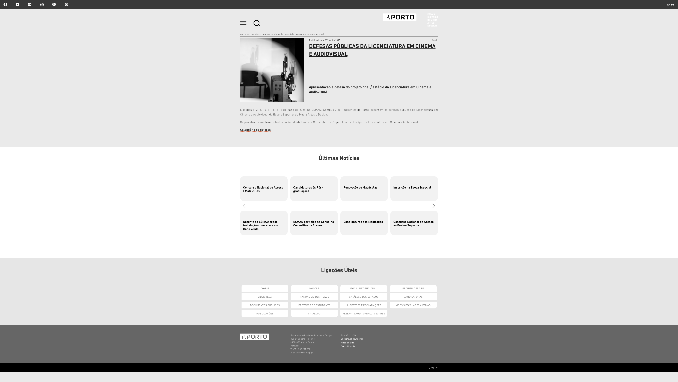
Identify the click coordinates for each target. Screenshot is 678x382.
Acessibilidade (348, 346)
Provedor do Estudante (314, 305)
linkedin (54, 4)
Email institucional (363, 288)
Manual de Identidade (314, 296)
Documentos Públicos (265, 305)
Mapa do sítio (347, 342)
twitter (17, 4)
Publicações (264, 313)
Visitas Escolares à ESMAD (413, 305)
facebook (5, 4)
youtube (29, 4)
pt (672, 4)
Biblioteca (265, 296)
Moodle (314, 288)
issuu (42, 4)
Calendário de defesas (255, 129)
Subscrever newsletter (352, 338)
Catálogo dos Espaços (363, 296)
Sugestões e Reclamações (363, 305)
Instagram (66, 4)
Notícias (255, 34)
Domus (264, 288)
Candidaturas (413, 296)
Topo (431, 367)
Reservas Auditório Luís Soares (364, 313)
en (668, 4)
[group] (264, 188)
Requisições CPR (413, 288)
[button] (433, 206)
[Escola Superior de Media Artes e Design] (410, 20)
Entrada (244, 34)
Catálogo (314, 313)
